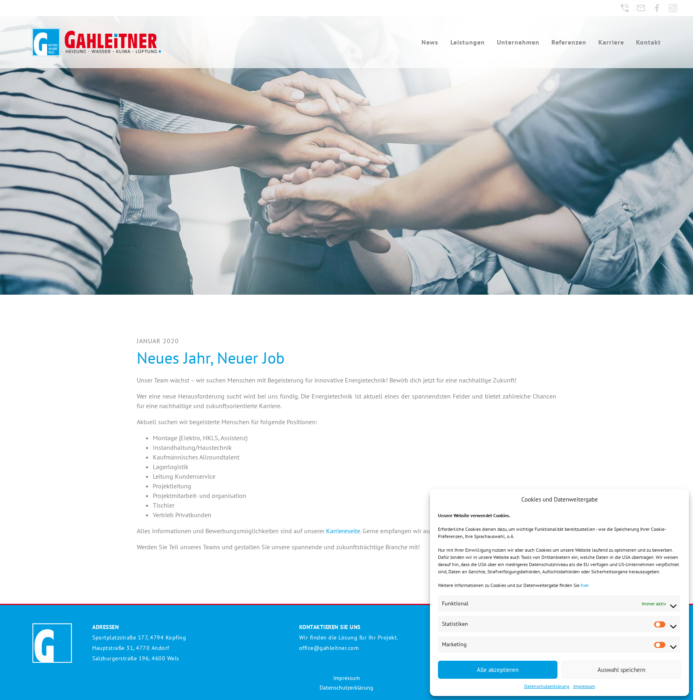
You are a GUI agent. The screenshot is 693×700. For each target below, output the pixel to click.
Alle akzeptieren (498, 670)
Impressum (584, 686)
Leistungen (467, 42)
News (429, 42)
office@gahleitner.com (329, 647)
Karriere (611, 42)
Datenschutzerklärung (546, 686)
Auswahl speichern (621, 670)
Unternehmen (518, 42)
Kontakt (648, 42)
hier (584, 585)
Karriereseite (343, 531)
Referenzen (568, 42)
